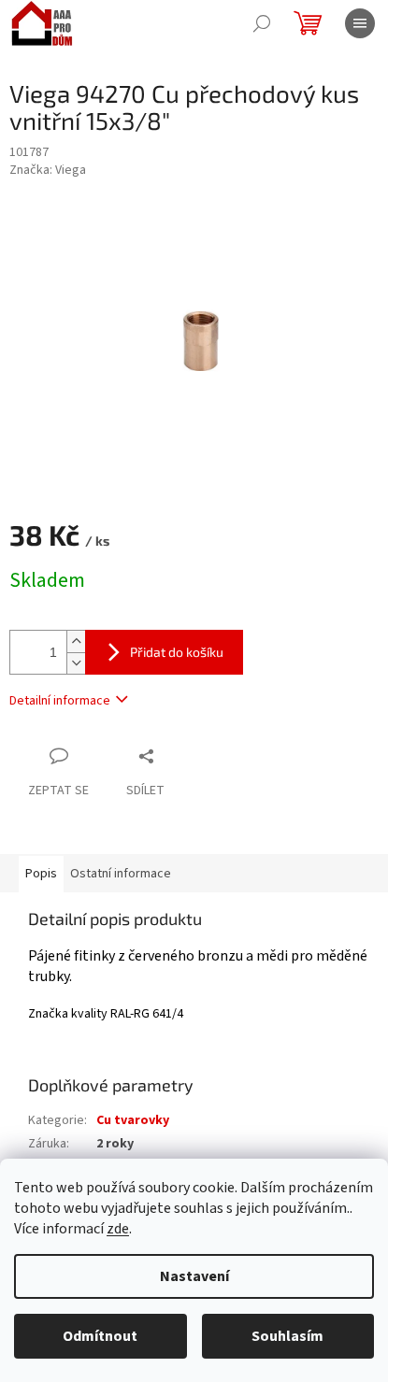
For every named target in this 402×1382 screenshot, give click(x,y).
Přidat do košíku (176, 652)
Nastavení (194, 1276)
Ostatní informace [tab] (120, 873)
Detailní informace (59, 700)
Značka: (47, 170)
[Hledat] (261, 23)
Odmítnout (100, 1336)
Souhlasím (287, 1336)
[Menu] (360, 23)
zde (118, 1228)
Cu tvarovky (132, 1120)
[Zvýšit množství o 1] (75, 641)
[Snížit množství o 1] (75, 663)
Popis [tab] (41, 873)
